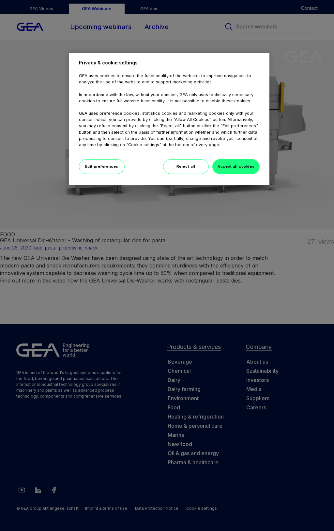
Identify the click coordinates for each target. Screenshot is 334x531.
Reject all (185, 166)
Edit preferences (101, 166)
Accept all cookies (236, 166)
